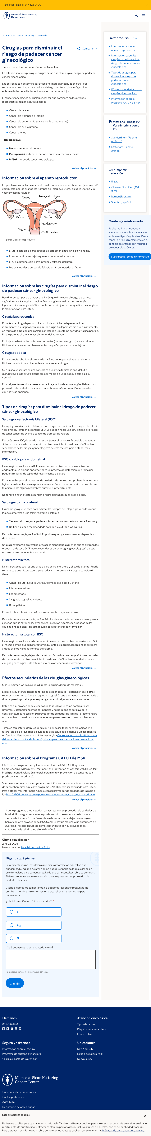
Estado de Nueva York (89, 1053)
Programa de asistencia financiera (21, 1053)
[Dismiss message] (146, 5)
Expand (136, 38)
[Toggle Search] (136, 15)
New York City (85, 1048)
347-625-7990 (33, 4)
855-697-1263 (10, 1024)
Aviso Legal (8, 1101)
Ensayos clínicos (86, 1034)
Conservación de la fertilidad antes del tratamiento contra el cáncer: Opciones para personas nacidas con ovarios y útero (49, 739)
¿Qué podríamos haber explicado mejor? (29, 947)
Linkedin (20, 1028)
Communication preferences (19, 1092)
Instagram (3, 1028)
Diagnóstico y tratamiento (92, 1029)
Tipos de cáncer (86, 1024)
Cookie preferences (13, 1097)
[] (121, 196)
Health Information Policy (35, 847)
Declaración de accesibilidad (18, 1106)
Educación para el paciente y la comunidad (27, 35)
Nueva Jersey (84, 1058)
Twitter (12, 1028)
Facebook (7, 1028)
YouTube (16, 1028)
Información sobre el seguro (18, 1048)
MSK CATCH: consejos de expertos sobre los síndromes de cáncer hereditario (50, 794)
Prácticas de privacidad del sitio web (123, 1130)
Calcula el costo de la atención (19, 1058)
